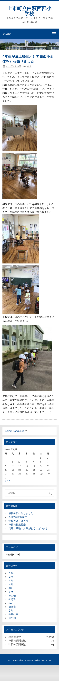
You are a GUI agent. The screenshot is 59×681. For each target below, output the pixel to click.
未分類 (12, 618)
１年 (11, 573)
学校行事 (13, 614)
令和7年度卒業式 (18, 517)
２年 (11, 576)
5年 (10, 588)
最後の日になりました (21, 513)
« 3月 (8, 480)
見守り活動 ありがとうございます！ (29, 528)
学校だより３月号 (18, 520)
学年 (11, 610)
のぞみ (12, 599)
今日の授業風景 (17, 524)
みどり (12, 603)
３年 (11, 580)
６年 (11, 591)
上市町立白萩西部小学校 (29, 10)
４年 (29, 66)
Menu (7, 33)
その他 (12, 595)
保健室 (12, 606)
